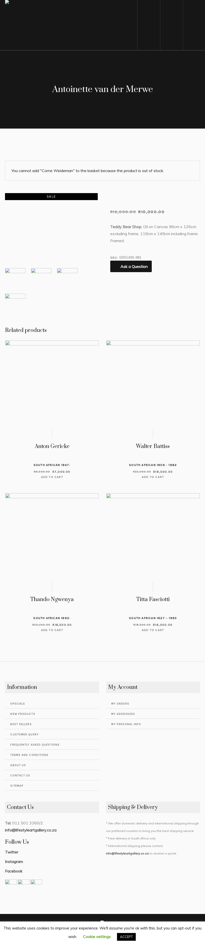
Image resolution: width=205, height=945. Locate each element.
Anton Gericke (52, 446)
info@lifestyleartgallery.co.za (30, 829)
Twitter (11, 851)
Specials (17, 703)
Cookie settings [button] (97, 936)
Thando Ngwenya (52, 599)
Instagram (14, 861)
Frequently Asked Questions (35, 744)
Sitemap (17, 785)
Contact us (20, 775)
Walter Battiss (153, 446)
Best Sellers (21, 724)
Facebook (13, 870)
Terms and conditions (29, 755)
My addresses (123, 714)
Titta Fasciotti (153, 599)
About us (18, 765)
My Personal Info (126, 724)
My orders (120, 703)
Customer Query (24, 734)
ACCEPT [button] (126, 937)
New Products (22, 714)
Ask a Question (134, 266)
